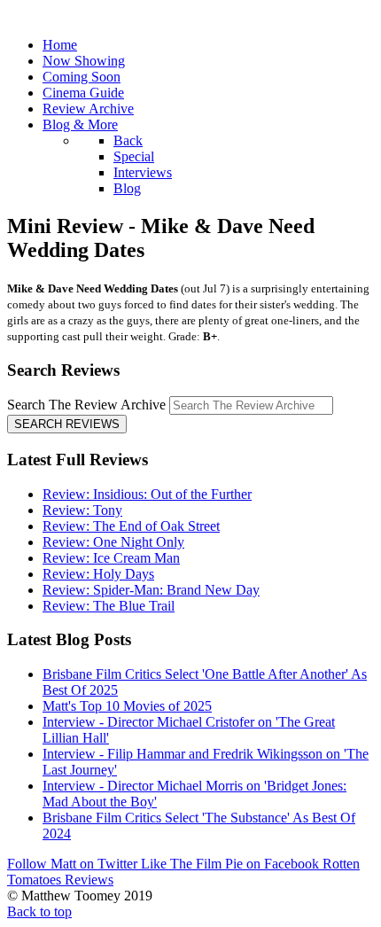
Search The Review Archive (86, 404)
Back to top (39, 911)
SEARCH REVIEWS (67, 424)
